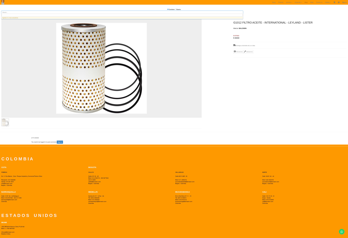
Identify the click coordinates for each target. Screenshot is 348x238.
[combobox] (122, 15)
